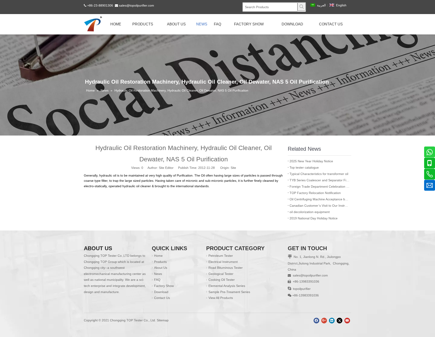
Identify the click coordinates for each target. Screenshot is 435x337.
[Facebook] (316, 320)
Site (233, 168)
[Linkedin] (332, 320)
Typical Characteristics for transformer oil (319, 174)
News (158, 274)
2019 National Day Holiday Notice (314, 218)
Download (161, 292)
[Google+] (324, 320)
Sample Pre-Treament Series (229, 292)
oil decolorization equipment (310, 212)
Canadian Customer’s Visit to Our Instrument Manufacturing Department (319, 205)
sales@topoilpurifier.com (136, 5)
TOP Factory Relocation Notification (315, 193)
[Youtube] (347, 320)
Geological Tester (220, 274)
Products (160, 262)
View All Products (220, 298)
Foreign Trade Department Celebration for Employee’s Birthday (319, 186)
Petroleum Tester (220, 255)
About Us (160, 267)
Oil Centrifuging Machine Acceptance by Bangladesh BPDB (319, 199)
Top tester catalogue (304, 167)
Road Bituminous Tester (225, 267)
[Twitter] (339, 320)
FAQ (157, 279)
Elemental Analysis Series (226, 286)
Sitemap (163, 320)
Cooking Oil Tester (221, 279)
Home (158, 255)
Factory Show (164, 286)
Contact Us (162, 298)
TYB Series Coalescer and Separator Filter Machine (319, 180)
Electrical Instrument (223, 262)
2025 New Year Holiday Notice (311, 161)
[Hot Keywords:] (301, 6)
